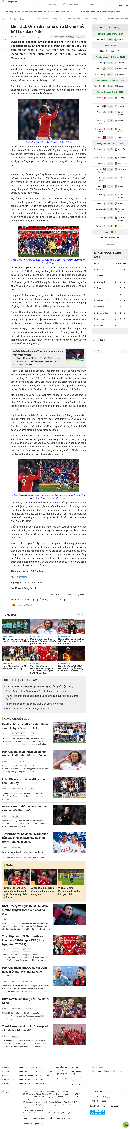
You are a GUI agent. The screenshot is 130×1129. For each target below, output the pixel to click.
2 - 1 (110, 69)
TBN (40, 12)
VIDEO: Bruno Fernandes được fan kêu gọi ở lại (69, 891)
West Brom (98, 86)
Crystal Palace (120, 113)
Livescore (40, 1083)
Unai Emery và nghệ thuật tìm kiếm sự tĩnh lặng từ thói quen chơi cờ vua (25, 910)
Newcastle (27, 950)
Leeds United (120, 130)
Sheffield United (121, 210)
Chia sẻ (123, 351)
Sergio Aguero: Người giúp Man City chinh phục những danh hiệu (39, 691)
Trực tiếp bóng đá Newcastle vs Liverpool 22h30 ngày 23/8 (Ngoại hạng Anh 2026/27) (23, 940)
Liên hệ (95, 1097)
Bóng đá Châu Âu (26, 1075)
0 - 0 (110, 195)
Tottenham (16, 847)
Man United (122, 106)
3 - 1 (110, 86)
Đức (58, 12)
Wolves (120, 186)
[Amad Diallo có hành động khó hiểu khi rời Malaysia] (44, 877)
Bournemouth (28, 981)
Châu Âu (46, 12)
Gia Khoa (54, 594)
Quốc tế (69, 12)
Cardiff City (122, 178)
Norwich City (122, 164)
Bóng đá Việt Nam (26, 1067)
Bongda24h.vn (117, 1106)
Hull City (100, 106)
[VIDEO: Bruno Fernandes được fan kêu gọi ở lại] (71, 877)
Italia (53, 12)
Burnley (120, 86)
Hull (32, 734)
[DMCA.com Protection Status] (97, 1114)
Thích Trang (98, 351)
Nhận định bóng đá (44, 1071)
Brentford (28, 1009)
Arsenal (100, 98)
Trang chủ (6, 1067)
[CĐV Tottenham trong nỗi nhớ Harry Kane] (69, 1007)
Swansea (99, 209)
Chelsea (120, 39)
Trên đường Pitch (73, 4)
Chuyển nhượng (107, 12)
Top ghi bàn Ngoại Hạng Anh (116, 19)
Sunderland (122, 120)
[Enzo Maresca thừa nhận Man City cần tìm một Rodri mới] (69, 815)
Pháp (62, 12)
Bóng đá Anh (24, 1071)
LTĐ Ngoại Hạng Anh (52, 19)
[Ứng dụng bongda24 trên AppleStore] (117, 1071)
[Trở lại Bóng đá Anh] (4, 50)
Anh (35, 12)
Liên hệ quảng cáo (78, 1084)
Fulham (100, 39)
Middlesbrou (122, 169)
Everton (100, 112)
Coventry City (121, 99)
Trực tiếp (5, 1083)
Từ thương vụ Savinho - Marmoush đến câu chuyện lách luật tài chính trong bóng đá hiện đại (25, 837)
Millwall (100, 164)
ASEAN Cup (19, 12)
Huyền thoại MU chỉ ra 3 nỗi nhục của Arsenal (29, 708)
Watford (120, 226)
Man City (23, 761)
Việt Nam (29, 12)
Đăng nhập (123, 5)
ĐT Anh (37, 19)
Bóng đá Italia (24, 1083)
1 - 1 (110, 226)
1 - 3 (110, 158)
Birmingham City (98, 150)
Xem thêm (44, 1055)
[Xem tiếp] (110, 331)
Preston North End (99, 187)
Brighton (99, 63)
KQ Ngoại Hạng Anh (72, 19)
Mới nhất (52, 4)
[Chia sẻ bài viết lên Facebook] (4, 28)
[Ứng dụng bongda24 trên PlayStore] (108, 1071)
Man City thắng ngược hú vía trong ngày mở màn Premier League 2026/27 (25, 971)
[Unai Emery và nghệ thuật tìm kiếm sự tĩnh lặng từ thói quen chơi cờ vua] (69, 914)
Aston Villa (121, 63)
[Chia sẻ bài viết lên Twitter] (4, 34)
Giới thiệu (74, 1067)
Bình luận (85, 12)
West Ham (99, 218)
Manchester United (24, 605)
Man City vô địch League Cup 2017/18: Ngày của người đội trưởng (39, 686)
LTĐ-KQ (77, 12)
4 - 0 (110, 63)
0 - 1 (110, 129)
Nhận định (94, 12)
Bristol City (122, 149)
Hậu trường (41, 1079)
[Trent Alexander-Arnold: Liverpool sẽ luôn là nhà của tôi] (69, 1034)
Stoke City (121, 203)
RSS (91, 1091)
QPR (101, 195)
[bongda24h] (3, 11)
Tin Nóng (5, 1071)
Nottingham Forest (98, 130)
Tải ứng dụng (97, 1067)
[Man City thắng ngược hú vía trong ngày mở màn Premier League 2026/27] (69, 976)
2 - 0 (110, 106)
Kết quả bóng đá (60, 1074)
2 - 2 (110, 149)
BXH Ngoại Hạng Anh (92, 19)
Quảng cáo (107, 1097)
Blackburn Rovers (99, 170)
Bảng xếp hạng (59, 1078)
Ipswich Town (100, 122)
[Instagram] (118, 1091)
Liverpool (15, 950)
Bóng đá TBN (24, 1079)
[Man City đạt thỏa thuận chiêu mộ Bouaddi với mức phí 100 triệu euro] (69, 760)
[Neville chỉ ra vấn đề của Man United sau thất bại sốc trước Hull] (69, 732)
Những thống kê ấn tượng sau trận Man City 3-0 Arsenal (34, 703)
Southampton (98, 203)
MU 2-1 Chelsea (19, 577)
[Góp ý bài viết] (4, 45)
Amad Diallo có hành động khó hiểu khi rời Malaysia (43, 891)
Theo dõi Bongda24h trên (60, 37)
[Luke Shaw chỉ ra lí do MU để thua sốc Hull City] (69, 787)
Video (118, 12)
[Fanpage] (113, 1091)
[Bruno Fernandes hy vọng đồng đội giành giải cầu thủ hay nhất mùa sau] (17, 877)
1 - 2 (110, 218)
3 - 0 (110, 98)
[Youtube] (124, 1091)
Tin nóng (9, 12)
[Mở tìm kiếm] (109, 4)
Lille (13, 761)
